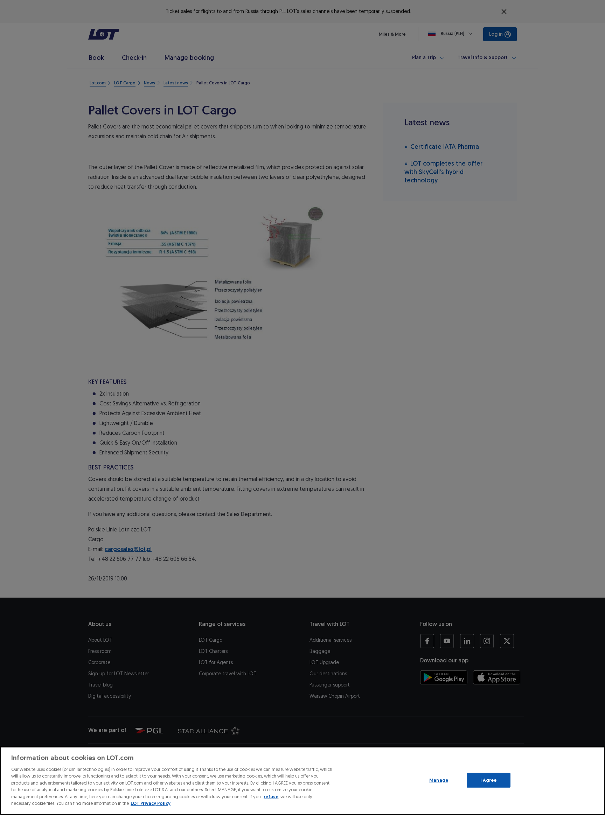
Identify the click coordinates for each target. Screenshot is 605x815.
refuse (271, 796)
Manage (438, 780)
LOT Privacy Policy (151, 803)
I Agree (488, 780)
